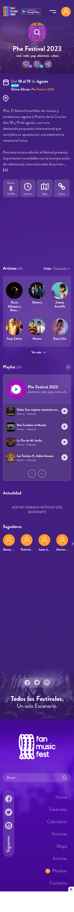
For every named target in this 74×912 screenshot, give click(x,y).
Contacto (58, 883)
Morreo (37, 338)
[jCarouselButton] (72, 543)
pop (33, 55)
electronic (43, 55)
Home (61, 797)
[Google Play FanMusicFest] (31, 11)
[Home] (10, 16)
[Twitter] (37, 682)
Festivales (58, 809)
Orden (47, 268)
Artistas (60, 858)
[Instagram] (47, 682)
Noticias (59, 833)
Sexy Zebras (14, 338)
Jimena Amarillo (59, 304)
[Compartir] (48, 64)
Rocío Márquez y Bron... (14, 306)
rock (19, 55)
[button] (26, 64)
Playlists (59, 870)
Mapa (62, 846)
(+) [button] (5, 170)
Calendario (57, 821)
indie (26, 55)
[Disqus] (37, 611)
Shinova (37, 302)
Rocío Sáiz (59, 338)
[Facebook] (27, 682)
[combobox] (61, 268)
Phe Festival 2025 (42, 89)
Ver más (36, 352)
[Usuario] (66, 12)
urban (54, 55)
